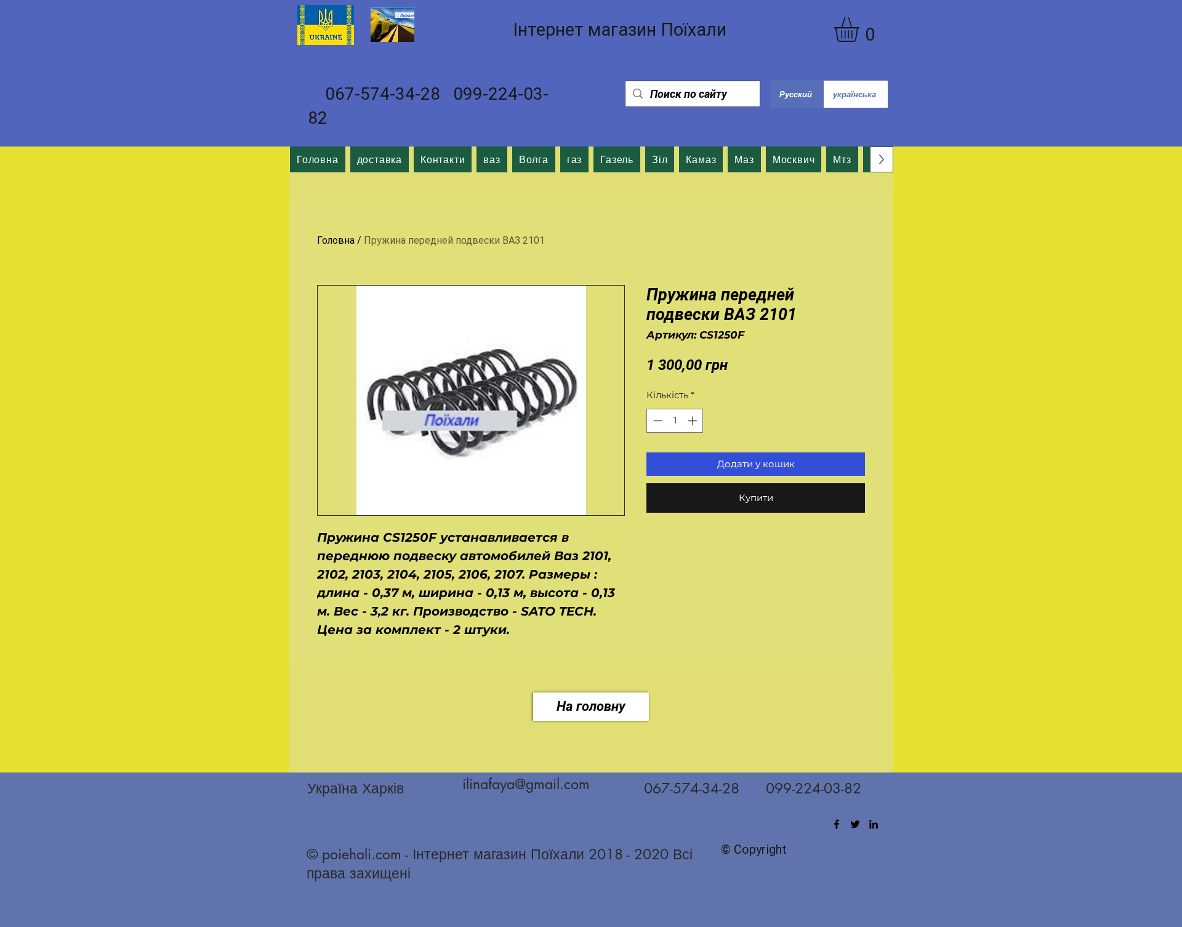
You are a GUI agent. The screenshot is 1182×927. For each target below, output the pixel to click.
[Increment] (693, 420)
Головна (336, 240)
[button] (861, 29)
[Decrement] (656, 420)
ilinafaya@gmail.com (526, 784)
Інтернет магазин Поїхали (619, 29)
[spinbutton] (675, 420)
